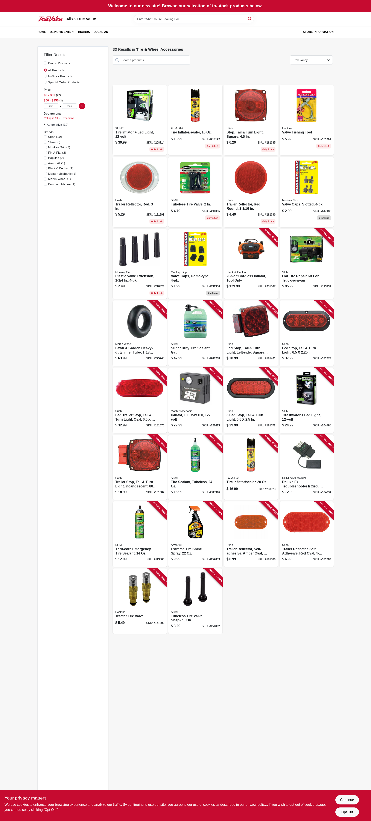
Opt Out (347, 812)
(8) (54, 142)
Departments (60, 32)
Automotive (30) (57, 124)
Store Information (318, 32)
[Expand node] (45, 124)
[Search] (250, 18)
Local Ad (101, 32)
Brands (84, 32)
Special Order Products (64, 82)
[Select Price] (82, 106)
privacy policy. (256, 804)
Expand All (68, 118)
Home (42, 32)
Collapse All (51, 118)
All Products (56, 70)
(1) (56, 163)
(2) (57, 152)
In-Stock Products (60, 76)
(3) (59, 147)
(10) (55, 136)
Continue (347, 800)
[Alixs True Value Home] (50, 18)
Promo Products (59, 63)
